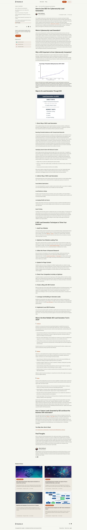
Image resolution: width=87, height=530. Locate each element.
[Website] (36, 457)
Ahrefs (52, 233)
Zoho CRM (52, 416)
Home (36, 6)
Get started (18, 35)
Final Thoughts (18, 22)
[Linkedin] (71, 523)
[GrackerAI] (22, 2)
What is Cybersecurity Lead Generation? (21, 8)
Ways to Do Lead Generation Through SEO (21, 12)
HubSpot (47, 416)
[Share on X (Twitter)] (30, 27)
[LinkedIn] (37, 457)
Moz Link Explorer (50, 302)
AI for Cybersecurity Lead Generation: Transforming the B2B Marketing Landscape (50, 429)
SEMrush (48, 233)
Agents (71, 528)
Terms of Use (67, 528)
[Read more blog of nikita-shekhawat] (40, 14)
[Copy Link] (27, 27)
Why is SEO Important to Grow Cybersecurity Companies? (22, 11)
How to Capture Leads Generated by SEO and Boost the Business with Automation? (23, 21)
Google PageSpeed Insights (54, 245)
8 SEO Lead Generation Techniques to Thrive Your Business (22, 15)
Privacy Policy (61, 528)
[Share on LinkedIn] (28, 27)
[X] (69, 523)
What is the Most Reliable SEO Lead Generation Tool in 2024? (23, 18)
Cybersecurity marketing (54, 23)
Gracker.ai (39, 323)
